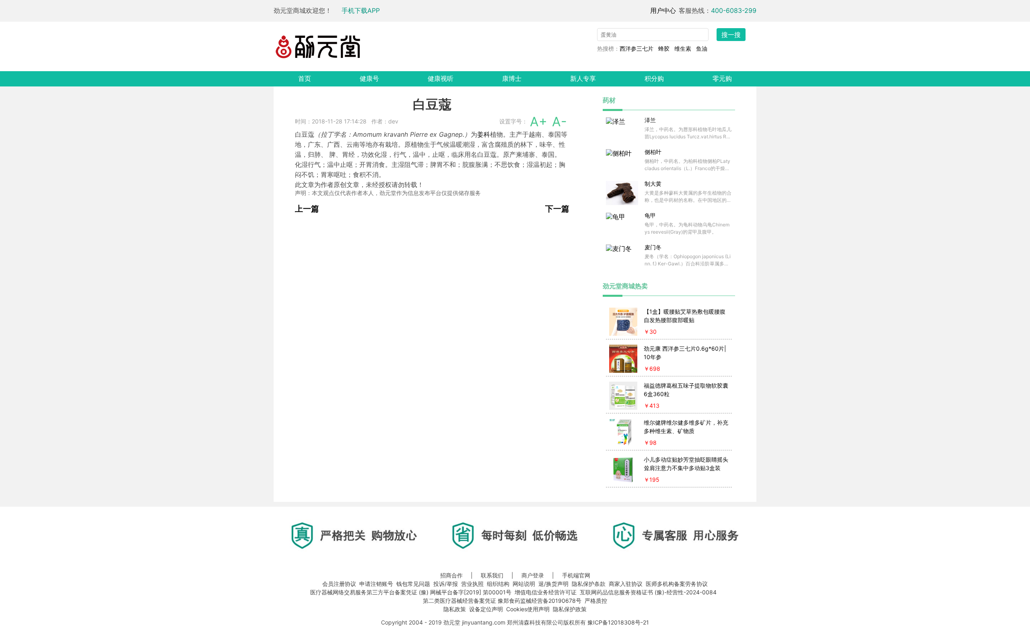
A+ (538, 121)
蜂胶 (664, 48)
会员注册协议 (339, 583)
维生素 (682, 48)
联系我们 (492, 575)
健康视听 (440, 78)
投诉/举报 (445, 583)
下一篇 (557, 209)
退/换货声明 (553, 583)
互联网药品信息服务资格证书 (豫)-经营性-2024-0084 (648, 592)
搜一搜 (731, 35)
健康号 (369, 78)
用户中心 (663, 10)
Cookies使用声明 (528, 609)
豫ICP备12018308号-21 (618, 622)
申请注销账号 (376, 583)
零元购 (722, 78)
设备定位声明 (486, 609)
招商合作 (451, 575)
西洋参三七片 (636, 48)
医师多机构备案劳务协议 (677, 583)
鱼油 (701, 48)
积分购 (654, 78)
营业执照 (472, 583)
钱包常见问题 (413, 583)
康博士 (511, 78)
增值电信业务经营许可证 (546, 592)
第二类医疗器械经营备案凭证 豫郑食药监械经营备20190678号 (502, 600)
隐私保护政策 (570, 609)
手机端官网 (576, 575)
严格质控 (596, 600)
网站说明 (524, 583)
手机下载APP (361, 10)
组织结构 (498, 583)
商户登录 (532, 575)
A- (559, 121)
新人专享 (583, 78)
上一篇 (307, 209)
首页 (304, 78)
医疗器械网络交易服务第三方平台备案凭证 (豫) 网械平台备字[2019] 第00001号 (410, 592)
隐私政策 (454, 609)
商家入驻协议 (626, 583)
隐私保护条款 (589, 583)
